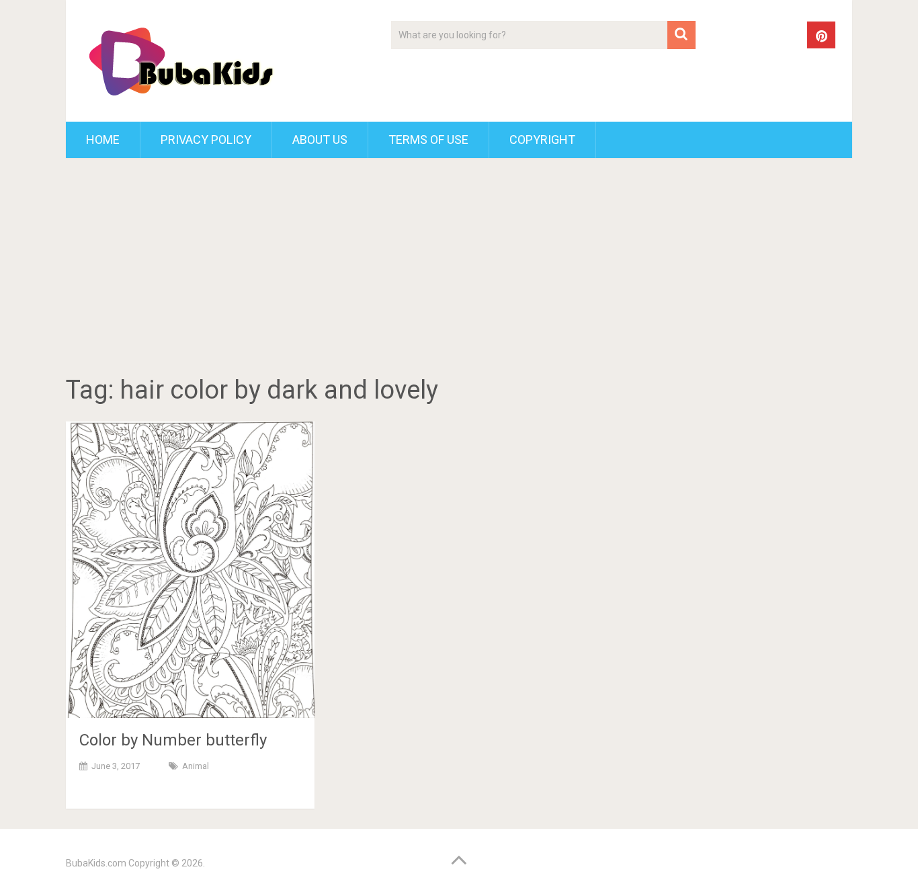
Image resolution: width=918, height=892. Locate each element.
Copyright (542, 139)
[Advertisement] (459, 269)
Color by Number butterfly (173, 740)
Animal (195, 766)
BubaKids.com (96, 863)
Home (103, 139)
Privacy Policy (206, 139)
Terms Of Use (428, 139)
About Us (319, 139)
